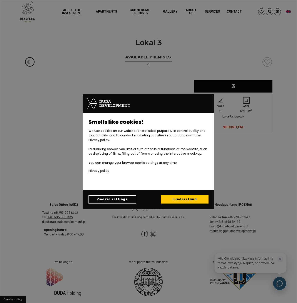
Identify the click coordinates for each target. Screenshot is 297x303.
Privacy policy (98, 171)
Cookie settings (112, 199)
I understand (184, 199)
